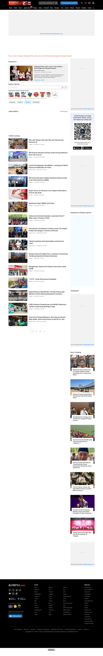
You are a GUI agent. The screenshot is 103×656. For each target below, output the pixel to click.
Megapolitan (38, 594)
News (10, 8)
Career (79, 629)
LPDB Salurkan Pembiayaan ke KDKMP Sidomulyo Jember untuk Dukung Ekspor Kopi (47, 306)
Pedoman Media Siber (70, 629)
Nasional (37, 589)
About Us (26, 629)
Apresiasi (12, 102)
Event (20, 8)
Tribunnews (87, 616)
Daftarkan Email (16, 616)
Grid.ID (86, 607)
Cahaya (35, 8)
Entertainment (38, 610)
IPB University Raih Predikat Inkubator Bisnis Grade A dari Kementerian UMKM (48, 179)
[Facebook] (9, 590)
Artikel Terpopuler (67, 607)
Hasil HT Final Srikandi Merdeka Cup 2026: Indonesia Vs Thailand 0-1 (82, 441)
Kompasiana (87, 594)
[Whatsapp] (13, 593)
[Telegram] (16, 590)
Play (64, 605)
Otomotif (46, 8)
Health (36, 614)
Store (64, 601)
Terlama (27, 102)
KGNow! (86, 598)
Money (72, 8)
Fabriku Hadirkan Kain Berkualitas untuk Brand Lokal (46, 242)
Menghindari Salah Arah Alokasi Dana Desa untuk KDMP (47, 268)
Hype (50, 596)
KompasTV (87, 591)
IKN (35, 601)
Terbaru (20, 102)
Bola (51, 8)
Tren (62, 8)
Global (36, 591)
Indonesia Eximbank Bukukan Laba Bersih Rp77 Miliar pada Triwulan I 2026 (46, 217)
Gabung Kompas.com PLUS (69, 3)
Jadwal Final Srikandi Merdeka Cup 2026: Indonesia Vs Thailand (82, 534)
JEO (64, 591)
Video (50, 614)
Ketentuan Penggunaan (43, 629)
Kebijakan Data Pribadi (57, 629)
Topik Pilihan (66, 612)
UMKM (50, 605)
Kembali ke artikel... (39, 80)
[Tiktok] (16, 593)
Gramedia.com (88, 619)
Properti (78, 8)
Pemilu (36, 598)
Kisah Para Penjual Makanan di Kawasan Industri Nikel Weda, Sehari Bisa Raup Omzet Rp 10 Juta (47, 318)
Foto (50, 612)
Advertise (33, 629)
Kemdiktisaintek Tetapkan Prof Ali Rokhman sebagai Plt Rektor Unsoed (82, 418)
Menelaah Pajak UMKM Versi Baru (41, 203)
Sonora (86, 605)
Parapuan (51, 610)
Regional (37, 596)
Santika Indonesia (88, 623)
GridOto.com (87, 610)
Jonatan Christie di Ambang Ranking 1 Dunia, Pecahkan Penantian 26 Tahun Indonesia (82, 511)
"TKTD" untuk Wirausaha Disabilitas (42, 279)
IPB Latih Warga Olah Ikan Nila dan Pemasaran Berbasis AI (46, 141)
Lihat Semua (63, 111)
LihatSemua (55, 94)
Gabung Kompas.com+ (57, 33)
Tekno (40, 8)
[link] (89, 3)
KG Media (86, 596)
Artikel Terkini (66, 610)
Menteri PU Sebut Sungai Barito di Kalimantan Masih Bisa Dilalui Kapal (82, 395)
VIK (64, 589)
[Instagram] (20, 590)
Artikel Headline (67, 614)
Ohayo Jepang (67, 596)
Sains (36, 612)
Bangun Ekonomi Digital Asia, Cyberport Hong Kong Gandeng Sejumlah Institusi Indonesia (48, 255)
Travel (89, 8)
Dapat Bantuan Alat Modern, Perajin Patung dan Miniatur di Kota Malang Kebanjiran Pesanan (47, 293)
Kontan (86, 603)
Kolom (15, 8)
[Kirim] (66, 87)
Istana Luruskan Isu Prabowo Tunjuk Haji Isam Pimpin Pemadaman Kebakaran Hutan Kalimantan (82, 465)
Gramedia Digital (88, 621)
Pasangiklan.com (88, 601)
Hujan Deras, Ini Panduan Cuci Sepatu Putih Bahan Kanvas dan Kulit (48, 192)
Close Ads (50, 649)
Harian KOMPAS (88, 589)
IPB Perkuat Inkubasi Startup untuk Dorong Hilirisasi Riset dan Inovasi (48, 154)
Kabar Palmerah (18, 629)
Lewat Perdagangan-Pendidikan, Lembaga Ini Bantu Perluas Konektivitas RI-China (48, 166)
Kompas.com (87, 587)
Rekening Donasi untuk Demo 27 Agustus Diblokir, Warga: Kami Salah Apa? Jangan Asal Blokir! (82, 372)
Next (44, 331)
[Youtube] (9, 593)
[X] (13, 590)
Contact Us (86, 629)
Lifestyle (56, 8)
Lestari (66, 8)
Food (50, 603)
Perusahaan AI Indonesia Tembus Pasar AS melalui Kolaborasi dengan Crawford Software (48, 230)
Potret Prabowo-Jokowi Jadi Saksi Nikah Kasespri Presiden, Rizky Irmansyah (82, 488)
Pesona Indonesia (67, 603)
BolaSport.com (88, 612)
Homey (51, 601)
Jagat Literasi (27, 8)
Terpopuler (36, 102)
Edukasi (84, 8)
